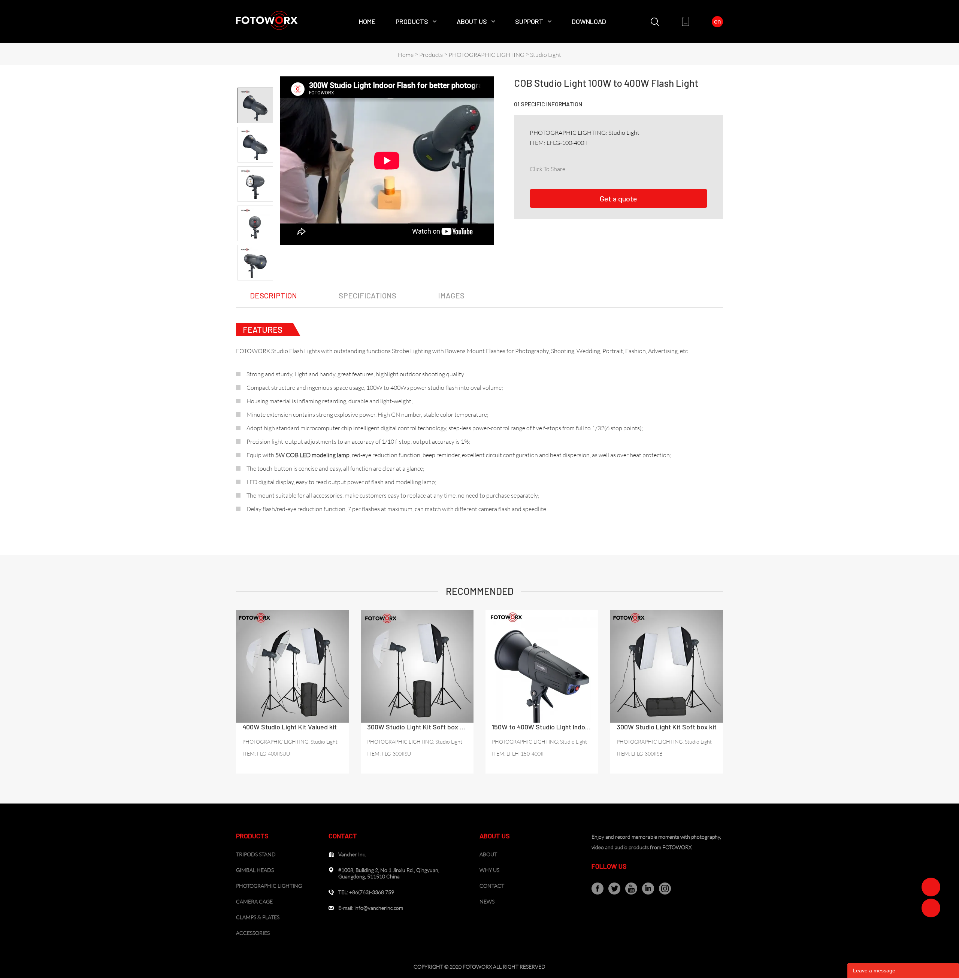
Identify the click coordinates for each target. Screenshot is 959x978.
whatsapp (654, 167)
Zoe (931, 887)
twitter (605, 167)
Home (367, 21)
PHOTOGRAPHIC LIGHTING (486, 54)
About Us (472, 21)
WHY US (489, 870)
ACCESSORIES (253, 933)
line (638, 167)
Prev (255, 81)
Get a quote (618, 198)
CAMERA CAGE (254, 901)
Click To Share (547, 169)
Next (255, 287)
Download (589, 21)
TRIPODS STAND (256, 854)
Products (412, 21)
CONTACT (492, 886)
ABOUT (488, 854)
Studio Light (545, 54)
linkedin (589, 167)
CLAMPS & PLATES (257, 917)
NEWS (487, 901)
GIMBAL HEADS (255, 870)
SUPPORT (529, 21)
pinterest (621, 167)
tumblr (671, 167)
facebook (572, 167)
